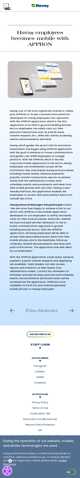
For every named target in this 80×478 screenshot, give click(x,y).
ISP (40, 430)
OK (68, 472)
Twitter (40, 377)
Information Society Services (40, 419)
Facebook (40, 382)
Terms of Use (40, 408)
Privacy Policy (40, 402)
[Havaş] (40, 6)
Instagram (40, 366)
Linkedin (40, 371)
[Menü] (6, 6)
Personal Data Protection (40, 424)
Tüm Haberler (41, 310)
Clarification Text (40, 413)
